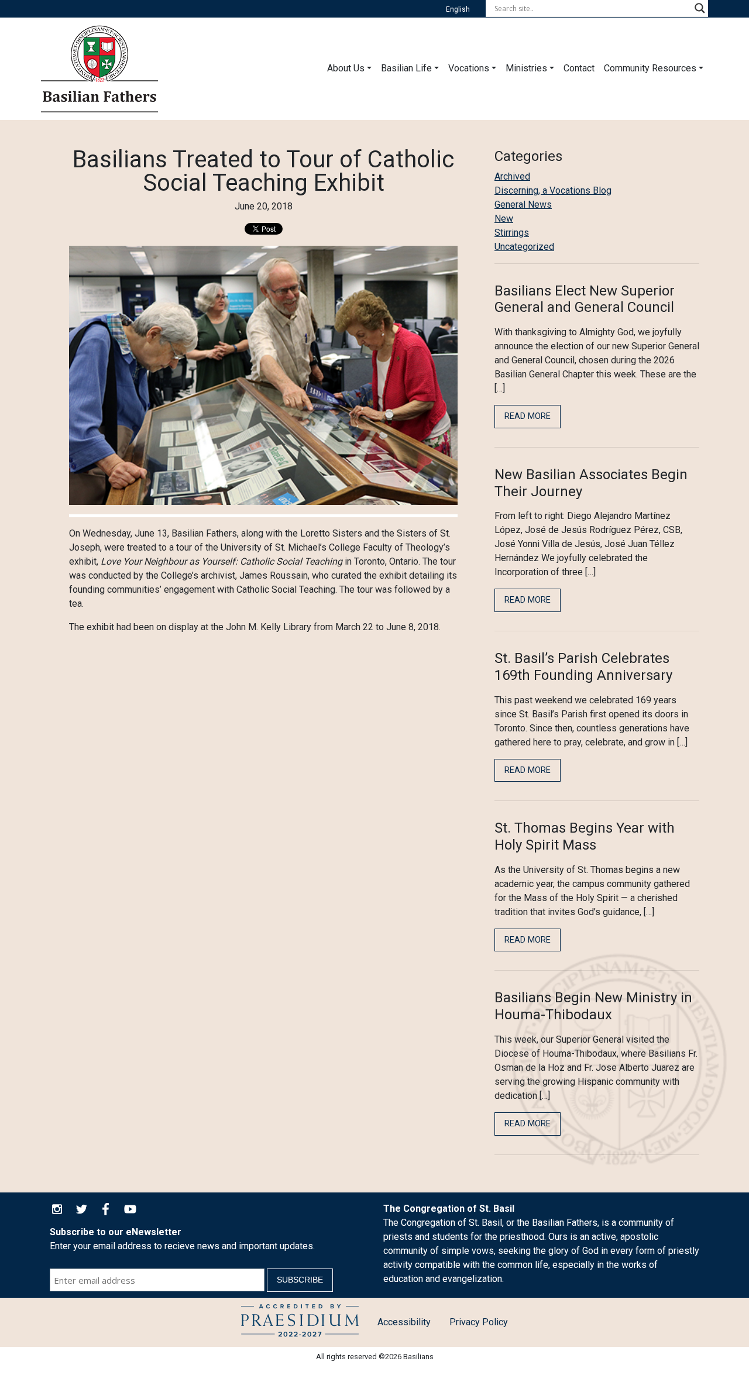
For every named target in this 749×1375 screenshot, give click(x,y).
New (503, 218)
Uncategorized (524, 246)
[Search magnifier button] (700, 8)
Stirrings (511, 232)
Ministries (526, 68)
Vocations (468, 68)
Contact (579, 68)
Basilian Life (406, 68)
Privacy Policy (478, 1322)
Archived (512, 176)
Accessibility (404, 1322)
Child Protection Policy (300, 1322)
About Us (346, 68)
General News (523, 204)
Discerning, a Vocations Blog (552, 190)
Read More (527, 416)
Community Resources (650, 68)
